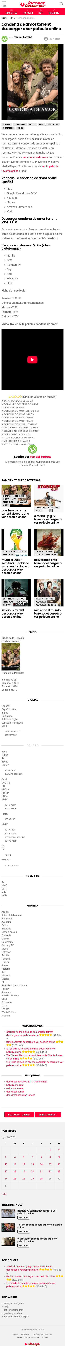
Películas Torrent (19, 1114)
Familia (5, 955)
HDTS (5, 813)
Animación (7, 918)
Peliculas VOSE (13, 731)
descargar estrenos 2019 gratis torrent (26, 1081)
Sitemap (25, 1335)
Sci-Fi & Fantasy (10, 995)
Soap (4, 998)
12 (23, 1164)
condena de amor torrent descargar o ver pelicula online (15, 513)
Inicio (15, 1335)
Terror (7, 604)
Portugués (7, 716)
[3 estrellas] (15, 396)
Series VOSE (11, 735)
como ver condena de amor (21, 404)
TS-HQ (8, 854)
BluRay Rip (10, 770)
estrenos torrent (14, 1088)
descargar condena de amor (21, 427)
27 (32, 1178)
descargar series (15, 1091)
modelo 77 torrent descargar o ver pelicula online (36, 1212)
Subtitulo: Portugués (12, 722)
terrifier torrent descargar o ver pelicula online (39, 1226)
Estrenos (18, 496)
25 (14, 1178)
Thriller (5, 1008)
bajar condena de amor (18, 400)
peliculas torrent (14, 1085)
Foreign (6, 962)
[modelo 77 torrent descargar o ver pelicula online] (8, 1213)
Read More (23, 1217)
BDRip (5, 761)
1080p (5, 755)
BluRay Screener (13, 774)
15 (50, 1164)
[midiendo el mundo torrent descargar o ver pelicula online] (48, 595)
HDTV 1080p (10, 833)
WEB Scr (6, 860)
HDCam (6, 789)
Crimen (5, 938)
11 (14, 1164)
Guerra (5, 965)
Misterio (6, 975)
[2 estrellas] (12, 396)
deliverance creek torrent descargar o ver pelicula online (48, 563)
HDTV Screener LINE (15, 837)
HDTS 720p (10, 819)
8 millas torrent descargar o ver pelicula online (30, 1041)
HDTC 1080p (10, 808)
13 (32, 1164)
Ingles (5, 712)
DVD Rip (6, 782)
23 (59, 1171)
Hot (40, 13)
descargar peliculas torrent (20, 1095)
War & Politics (9, 1012)
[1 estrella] (10, 396)
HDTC (5, 799)
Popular (28, 13)
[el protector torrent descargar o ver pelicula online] (8, 1241)
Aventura (6, 921)
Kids (4, 972)
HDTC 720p (10, 804)
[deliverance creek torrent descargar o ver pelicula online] (48, 545)
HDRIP (49, 551)
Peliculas (8, 502)
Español (6, 706)
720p (4, 751)
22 (50, 1171)
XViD (4, 895)
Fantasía (6, 958)
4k (3, 758)
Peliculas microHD (46, 604)
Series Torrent (48, 1114)
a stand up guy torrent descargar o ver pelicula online (48, 519)
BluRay (5, 765)
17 (6, 1171)
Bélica (5, 925)
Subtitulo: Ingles (10, 719)
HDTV (6, 499)
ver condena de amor (35, 157)
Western (6, 1015)
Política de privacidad (28, 1337)
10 (6, 1164)
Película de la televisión (14, 985)
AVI (3, 882)
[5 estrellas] (20, 396)
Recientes (11, 13)
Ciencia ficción (9, 932)
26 (23, 1178)
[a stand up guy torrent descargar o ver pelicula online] (48, 501)
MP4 (14, 499)
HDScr (5, 796)
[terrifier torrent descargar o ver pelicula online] (8, 1227)
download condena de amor (21, 430)
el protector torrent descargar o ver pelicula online (37, 1240)
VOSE (5, 505)
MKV (4, 885)
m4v (4, 892)
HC (3, 786)
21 (41, 1171)
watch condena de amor (19, 444)
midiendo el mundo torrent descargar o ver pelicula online (48, 613)
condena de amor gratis (19, 414)
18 (14, 1171)
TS (3, 849)
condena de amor (14, 407)
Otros (22, 551)
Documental (8, 942)
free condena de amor (17, 434)
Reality (5, 988)
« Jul (4, 1194)
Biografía (6, 928)
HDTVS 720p (10, 840)
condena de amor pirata (19, 420)
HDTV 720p (10, 829)
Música (5, 978)
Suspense (21, 601)
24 (6, 1178)
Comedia (40, 507)
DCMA (45, 1337)
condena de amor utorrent (21, 424)
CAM (4, 779)
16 (59, 1164)
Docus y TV (9, 551)
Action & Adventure (12, 915)
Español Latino (9, 709)
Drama (6, 496)
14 (41, 1164)
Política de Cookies (42, 1335)
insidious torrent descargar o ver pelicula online (13, 613)
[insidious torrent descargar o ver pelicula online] (16, 595)
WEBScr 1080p (12, 865)
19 (23, 1171)
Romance (21, 502)
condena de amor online (19, 417)
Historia (6, 968)
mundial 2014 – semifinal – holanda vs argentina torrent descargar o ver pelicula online (15, 566)
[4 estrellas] (18, 396)
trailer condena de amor (19, 437)
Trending (54, 13)
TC (3, 846)
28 (41, 1178)
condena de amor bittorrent (21, 410)
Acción (5, 911)
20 (32, 1171)
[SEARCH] (61, 4)
